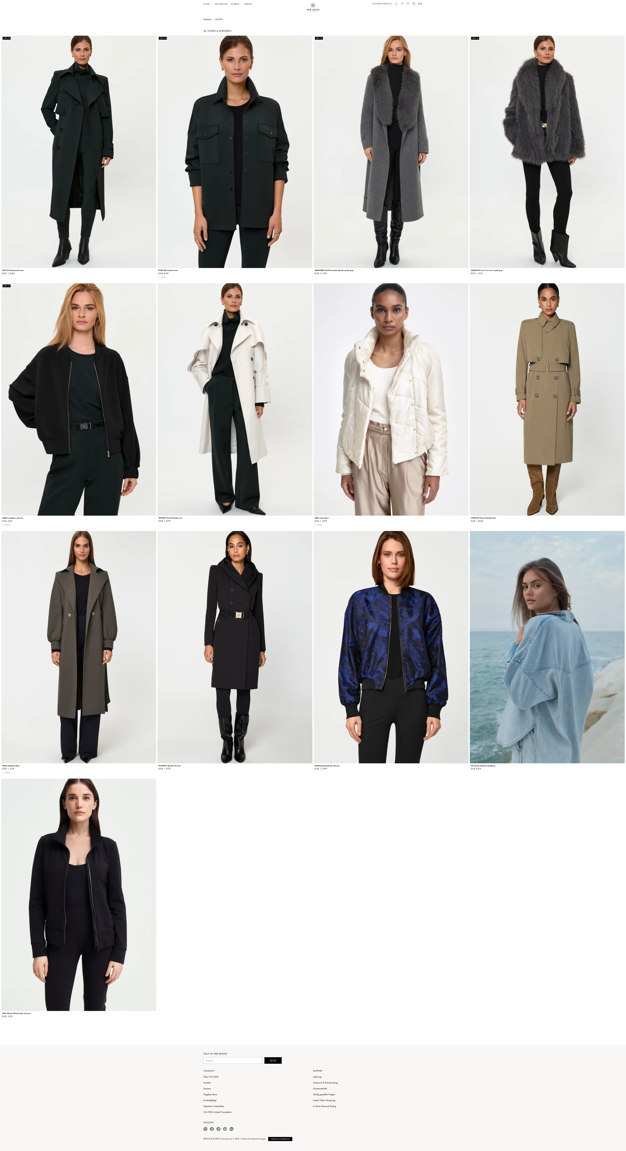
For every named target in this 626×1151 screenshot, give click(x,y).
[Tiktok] (218, 1129)
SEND (273, 1060)
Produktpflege (209, 1100)
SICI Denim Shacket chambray (483, 765)
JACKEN (219, 19)
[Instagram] (205, 1129)
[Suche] (396, 3)
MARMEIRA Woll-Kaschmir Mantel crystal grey (334, 270)
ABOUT (248, 4)
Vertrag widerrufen (280, 1139)
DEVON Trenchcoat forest (12, 270)
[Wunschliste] (407, 3)
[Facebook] (212, 1129)
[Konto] (402, 3)
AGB (237, 1138)
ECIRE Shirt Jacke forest (168, 270)
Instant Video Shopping (324, 1100)
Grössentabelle (320, 1088)
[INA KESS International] (313, 7)
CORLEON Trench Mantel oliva (483, 518)
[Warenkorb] (413, 3)
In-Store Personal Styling (324, 1106)
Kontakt (206, 1082)
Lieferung (317, 1076)
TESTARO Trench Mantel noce (170, 518)
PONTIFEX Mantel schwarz (169, 765)
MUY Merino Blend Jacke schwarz (16, 1013)
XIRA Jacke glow (322, 518)
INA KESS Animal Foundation (217, 1112)
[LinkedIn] (231, 1129)
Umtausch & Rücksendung (325, 1082)
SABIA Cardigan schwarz (12, 518)
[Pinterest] (225, 1129)
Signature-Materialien (213, 1106)
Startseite (207, 19)
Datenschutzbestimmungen (254, 1138)
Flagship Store (210, 1094)
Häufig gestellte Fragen (324, 1094)
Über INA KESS (211, 1076)
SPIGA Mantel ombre (11, 765)
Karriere (207, 1088)
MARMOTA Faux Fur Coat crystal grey (487, 270)
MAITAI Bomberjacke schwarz (327, 765)
